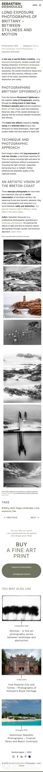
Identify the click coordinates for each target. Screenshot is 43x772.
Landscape (27, 508)
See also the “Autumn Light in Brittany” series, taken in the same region (20, 209)
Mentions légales (18, 752)
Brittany (5, 508)
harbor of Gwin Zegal (11, 109)
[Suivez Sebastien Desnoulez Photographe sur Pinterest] (25, 756)
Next (33, 517)
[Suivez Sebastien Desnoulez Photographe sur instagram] (13, 756)
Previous (12, 517)
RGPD (29, 752)
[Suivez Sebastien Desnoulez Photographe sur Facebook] (17, 756)
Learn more (16, 231)
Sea (14, 511)
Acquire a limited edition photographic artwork (21, 570)
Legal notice (5, 495)
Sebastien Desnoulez (7, 493)
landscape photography (12, 223)
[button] (37, 5)
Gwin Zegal (15, 508)
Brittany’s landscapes (30, 65)
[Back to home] (12, 5)
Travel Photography (24, 49)
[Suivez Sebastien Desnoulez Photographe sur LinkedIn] (21, 756)
